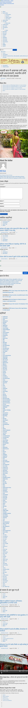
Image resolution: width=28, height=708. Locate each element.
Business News (5, 338)
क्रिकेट (6, 30)
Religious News (5, 479)
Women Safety (5, 532)
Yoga (3, 533)
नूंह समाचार (7, 16)
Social (4, 493)
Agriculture (5, 322)
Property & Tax (5, 467)
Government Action (6, 398)
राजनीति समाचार (5, 24)
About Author (6, 696)
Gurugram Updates (6, 405)
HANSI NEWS (5, 407)
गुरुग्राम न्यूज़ (5, 224)
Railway (4, 474)
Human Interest (5, 413)
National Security (6, 448)
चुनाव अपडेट (5, 26)
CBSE (4, 339)
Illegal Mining (5, 415)
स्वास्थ (4, 43)
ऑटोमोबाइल (5, 37)
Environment (5, 382)
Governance (5, 395)
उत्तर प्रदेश (4, 539)
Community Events (6, 348)
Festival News (5, 388)
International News (6, 424)
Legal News (5, 433)
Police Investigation (6, 461)
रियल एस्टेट (5, 33)
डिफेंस (4, 562)
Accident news (5, 316)
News (3, 450)
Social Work (5, 499)
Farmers (4, 387)
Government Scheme (6, 401)
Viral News (4, 524)
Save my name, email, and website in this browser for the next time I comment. (13, 210)
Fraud (4, 392)
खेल (3, 29)
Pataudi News (5, 456)
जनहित (4, 555)
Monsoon (4, 444)
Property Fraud (5, 468)
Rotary (4, 484)
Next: (12, 178)
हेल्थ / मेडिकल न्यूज (6, 586)
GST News (4, 404)
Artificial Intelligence (6, 329)
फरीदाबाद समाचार (8, 17)
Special (4, 503)
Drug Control (5, 367)
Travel (4, 519)
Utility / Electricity (6, 523)
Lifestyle (4, 434)
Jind (3, 425)
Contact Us (5, 697)
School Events (5, 489)
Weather (4, 527)
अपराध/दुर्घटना (5, 27)
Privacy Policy (6, 699)
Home (4, 695)
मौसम (3, 573)
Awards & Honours (6, 332)
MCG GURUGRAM (6, 443)
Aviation (4, 331)
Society (4, 500)
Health (4, 408)
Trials (4, 520)
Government (5, 397)
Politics (4, 463)
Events (4, 385)
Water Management (6, 526)
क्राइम (4, 545)
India (3, 417)
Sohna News (5, 502)
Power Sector (5, 466)
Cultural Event (5, 357)
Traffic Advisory (5, 516)
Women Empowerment (6, 530)
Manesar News (5, 441)
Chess (4, 341)
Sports (4, 504)
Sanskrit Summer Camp (7, 487)
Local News (5, 438)
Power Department (6, 464)
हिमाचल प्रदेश (7, 23)
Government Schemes (6, 402)
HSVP (4, 411)
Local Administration (6, 435)
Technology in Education (7, 513)
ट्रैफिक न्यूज (5, 560)
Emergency (5, 375)
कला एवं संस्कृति (5, 543)
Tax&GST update (5, 510)
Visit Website (3, 175)
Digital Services (5, 362)
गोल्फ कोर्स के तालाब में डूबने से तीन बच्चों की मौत (14, 256)
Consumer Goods (5, 349)
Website (2, 206)
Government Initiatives (6, 400)
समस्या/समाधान (5, 41)
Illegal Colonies (5, 414)
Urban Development (6, 522)
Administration (5, 321)
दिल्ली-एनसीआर (5, 13)
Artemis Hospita (5, 328)
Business (4, 336)
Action (4, 319)
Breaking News (6, 221)
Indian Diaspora (5, 420)
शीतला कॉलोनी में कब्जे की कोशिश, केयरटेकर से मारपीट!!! (9, 282)
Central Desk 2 (4, 247)
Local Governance (6, 437)
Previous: (12, 176)
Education (4, 372)
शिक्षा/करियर (5, 31)
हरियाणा (4, 11)
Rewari (4, 480)
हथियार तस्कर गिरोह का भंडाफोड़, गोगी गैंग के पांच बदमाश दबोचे (13, 245)
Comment (3, 186)
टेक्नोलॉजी (4, 34)
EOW (3, 384)
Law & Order (5, 431)
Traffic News (5, 517)
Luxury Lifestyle (5, 440)
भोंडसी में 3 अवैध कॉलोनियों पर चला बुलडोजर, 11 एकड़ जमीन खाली (11, 280)
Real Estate (5, 476)
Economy (4, 371)
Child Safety (5, 342)
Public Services (5, 471)
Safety (4, 486)
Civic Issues (5, 236)
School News (5, 490)
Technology (4, 512)
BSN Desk (3, 78)
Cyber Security (5, 359)
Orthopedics (5, 454)
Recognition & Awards (6, 477)
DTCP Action (5, 368)
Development (5, 361)
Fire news (4, 390)
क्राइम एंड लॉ (5, 546)
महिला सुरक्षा (5, 572)
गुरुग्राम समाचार (8, 14)
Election (4, 374)
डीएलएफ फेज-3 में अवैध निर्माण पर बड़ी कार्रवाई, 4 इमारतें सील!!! (10, 283)
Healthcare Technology (6, 410)
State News (5, 506)
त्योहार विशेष (5, 563)
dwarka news (5, 369)
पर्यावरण (4, 36)
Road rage (4, 481)
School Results (5, 491)
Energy (4, 379)
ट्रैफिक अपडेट (5, 559)
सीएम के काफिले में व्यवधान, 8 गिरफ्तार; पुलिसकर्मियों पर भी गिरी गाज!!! (11, 279)
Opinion (4, 453)
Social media (5, 497)
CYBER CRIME (5, 358)
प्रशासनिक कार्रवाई (6, 569)
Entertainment (5, 381)
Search (1, 270)
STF (3, 507)
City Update (5, 235)
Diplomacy (4, 364)
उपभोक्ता (4, 540)
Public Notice (5, 470)
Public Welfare (5, 473)
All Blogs (4, 44)
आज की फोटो (5, 40)
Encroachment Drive (6, 378)
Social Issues (5, 496)
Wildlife (4, 529)
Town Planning (5, 514)
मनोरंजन (4, 46)
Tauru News (5, 509)
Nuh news (4, 451)
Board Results (5, 334)
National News (5, 447)
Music (4, 446)
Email (1, 203)
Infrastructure (5, 423)
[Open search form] (0, 48)
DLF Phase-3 (5, 365)
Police (4, 458)
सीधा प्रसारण (3, 51)
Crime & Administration (7, 355)
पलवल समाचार (7, 18)
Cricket (4, 352)
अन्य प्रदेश (4, 21)
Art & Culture (5, 326)
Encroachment (5, 377)
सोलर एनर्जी (5, 582)
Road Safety (5, 483)
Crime (4, 238)
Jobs (3, 427)
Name (2, 201)
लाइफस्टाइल (5, 39)
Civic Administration (6, 345)
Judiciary (4, 428)
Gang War (4, 394)
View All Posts (9, 175)
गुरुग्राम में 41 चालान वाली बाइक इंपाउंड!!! (7, 284)
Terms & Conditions (7, 700)
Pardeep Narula (4, 232)
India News (4, 418)
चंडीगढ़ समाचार (5, 20)
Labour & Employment (6, 430)
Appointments (5, 325)
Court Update (5, 351)
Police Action (5, 460)
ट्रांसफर (4, 557)
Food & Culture (5, 391)
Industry (4, 421)
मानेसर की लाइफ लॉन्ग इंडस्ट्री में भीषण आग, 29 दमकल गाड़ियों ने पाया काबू (14, 229)
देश (3, 566)
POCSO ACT (5, 457)
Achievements (5, 318)
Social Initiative (5, 494)
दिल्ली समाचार (5, 240)
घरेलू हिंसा (4, 550)
